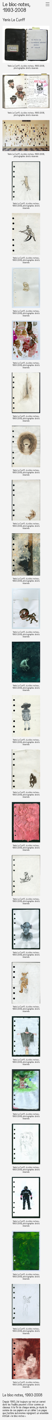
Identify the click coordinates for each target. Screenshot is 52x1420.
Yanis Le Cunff (14, 20)
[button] (47, 5)
